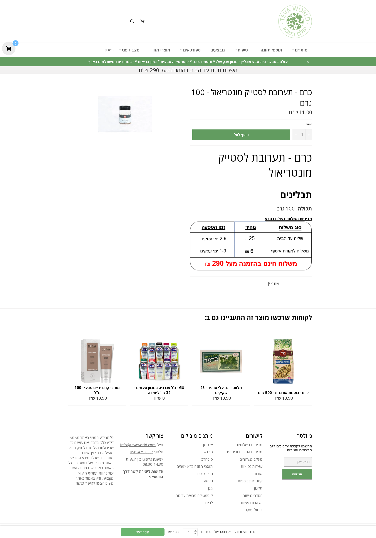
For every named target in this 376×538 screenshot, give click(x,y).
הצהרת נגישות (251, 502)
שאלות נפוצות (251, 466)
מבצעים (217, 50)
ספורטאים (191, 50)
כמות (309, 124)
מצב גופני (130, 50)
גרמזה (208, 480)
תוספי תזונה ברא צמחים (195, 466)
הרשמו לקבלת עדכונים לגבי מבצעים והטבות (290, 448)
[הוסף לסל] (122, 334)
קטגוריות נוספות (250, 480)
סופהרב (207, 459)
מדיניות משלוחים (249, 444)
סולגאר (208, 451)
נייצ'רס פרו (205, 473)
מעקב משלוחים (251, 459)
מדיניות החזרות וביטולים (244, 451)
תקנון (258, 488)
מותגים (301, 50)
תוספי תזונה (271, 50)
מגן (210, 488)
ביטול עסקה (253, 509)
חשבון (109, 50)
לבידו (209, 502)
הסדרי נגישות (252, 495)
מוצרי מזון (160, 50)
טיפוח (242, 50)
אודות (257, 473)
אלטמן (208, 444)
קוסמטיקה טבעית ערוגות (194, 495)
